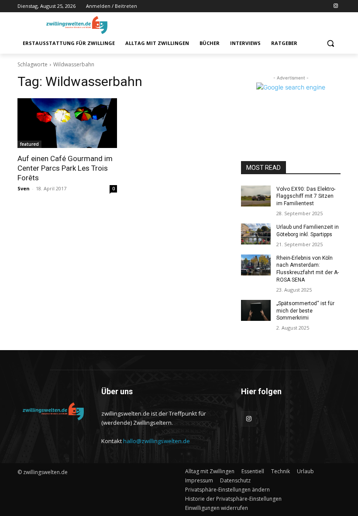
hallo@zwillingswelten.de (156, 441)
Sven (23, 188)
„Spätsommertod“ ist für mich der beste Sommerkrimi (305, 310)
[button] (330, 43)
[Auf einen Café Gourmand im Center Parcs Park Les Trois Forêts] (67, 123)
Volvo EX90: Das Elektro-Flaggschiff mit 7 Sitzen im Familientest (305, 196)
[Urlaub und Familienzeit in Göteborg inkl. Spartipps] (256, 234)
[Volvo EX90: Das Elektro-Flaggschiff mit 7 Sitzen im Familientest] (256, 196)
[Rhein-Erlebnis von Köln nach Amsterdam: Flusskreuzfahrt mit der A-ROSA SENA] (256, 265)
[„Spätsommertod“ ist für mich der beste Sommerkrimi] (256, 310)
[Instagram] (335, 6)
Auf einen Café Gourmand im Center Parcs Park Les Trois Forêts (65, 168)
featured (29, 144)
